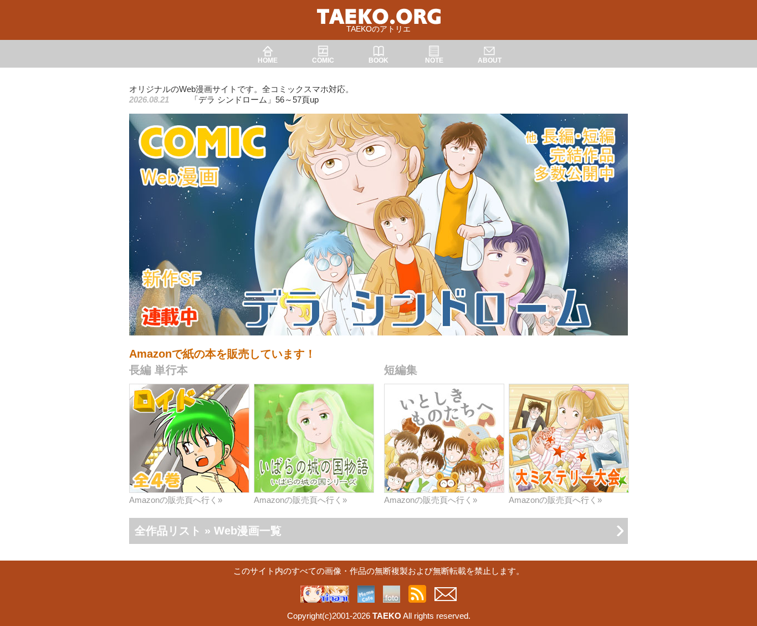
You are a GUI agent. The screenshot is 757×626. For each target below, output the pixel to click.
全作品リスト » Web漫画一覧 (208, 531)
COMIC (323, 60)
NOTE (434, 60)
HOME (268, 60)
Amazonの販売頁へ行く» (175, 500)
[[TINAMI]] (324, 597)
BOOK (378, 60)
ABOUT (490, 60)
